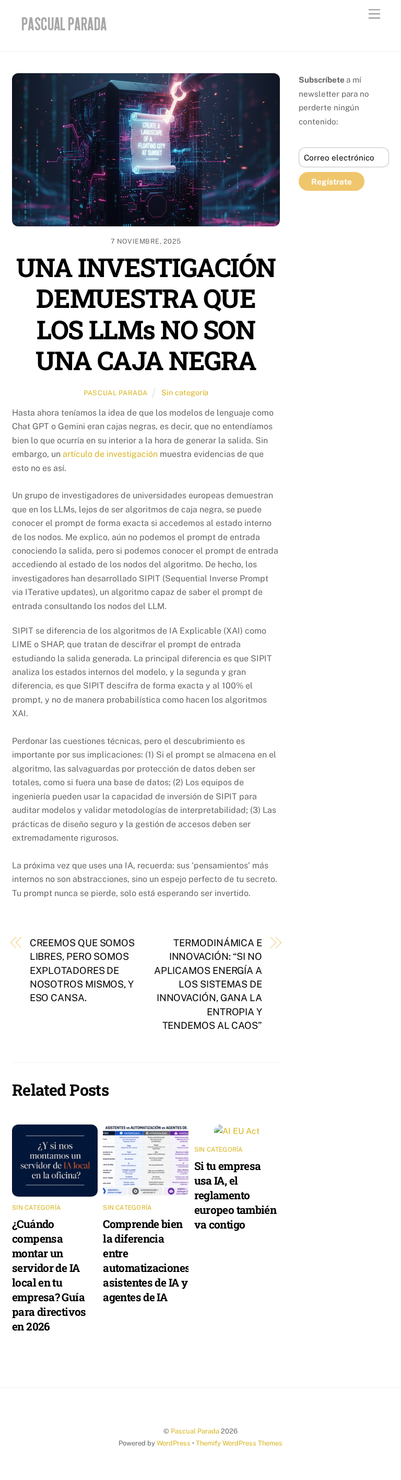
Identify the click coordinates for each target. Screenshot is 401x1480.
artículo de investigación (110, 454)
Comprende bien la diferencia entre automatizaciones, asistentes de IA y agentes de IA (147, 1260)
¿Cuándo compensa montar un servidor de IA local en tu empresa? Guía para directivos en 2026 (49, 1275)
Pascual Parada (116, 393)
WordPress (174, 1443)
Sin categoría (184, 392)
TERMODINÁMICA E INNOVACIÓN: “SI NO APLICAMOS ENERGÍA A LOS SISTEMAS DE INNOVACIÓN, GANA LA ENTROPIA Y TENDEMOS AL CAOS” (208, 984)
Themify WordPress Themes (239, 1443)
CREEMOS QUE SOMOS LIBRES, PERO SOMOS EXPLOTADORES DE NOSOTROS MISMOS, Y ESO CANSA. (82, 970)
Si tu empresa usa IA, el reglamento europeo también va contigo (235, 1195)
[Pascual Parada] (62, 32)
